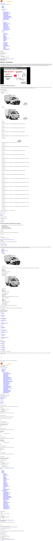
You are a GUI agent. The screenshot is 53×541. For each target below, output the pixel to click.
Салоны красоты (5, 45)
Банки (4, 35)
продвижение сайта (3, 398)
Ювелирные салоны (6, 49)
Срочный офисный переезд (7, 391)
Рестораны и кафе (5, 44)
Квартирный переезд (6, 376)
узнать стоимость (2, 213)
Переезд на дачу (2, 345)
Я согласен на (7, 58)
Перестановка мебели (6, 382)
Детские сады (5, 39)
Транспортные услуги (6, 28)
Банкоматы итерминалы (5, 36)
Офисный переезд (5, 388)
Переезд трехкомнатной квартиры (7, 381)
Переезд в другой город (6, 26)
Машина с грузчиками (3, 318)
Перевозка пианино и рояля (7, 12)
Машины (3, 7)
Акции (3, 6)
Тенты (3, 249)
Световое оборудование (6, 486)
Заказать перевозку (4, 294)
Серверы (4, 46)
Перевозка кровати (5, 18)
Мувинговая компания (6, 387)
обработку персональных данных (9, 58)
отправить (2, 240)
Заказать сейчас (2, 221)
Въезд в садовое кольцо (12, 210)
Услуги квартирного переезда (7, 386)
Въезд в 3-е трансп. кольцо (4, 210)
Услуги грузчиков (5, 385)
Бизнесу (3, 30)
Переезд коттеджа (5, 380)
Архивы (4, 34)
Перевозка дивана (5, 15)
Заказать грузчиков (3, 59)
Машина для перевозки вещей (7, 377)
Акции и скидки (4, 370)
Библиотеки (5, 37)
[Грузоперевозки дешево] (5, 1)
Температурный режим (5, 250)
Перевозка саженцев (6, 19)
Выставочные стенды (6, 38)
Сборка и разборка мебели (6, 383)
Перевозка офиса (5, 389)
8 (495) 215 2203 (2, 394)
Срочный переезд (5, 27)
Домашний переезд (5, 375)
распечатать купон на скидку (4, 310)
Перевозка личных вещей (6, 23)
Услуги (3, 5)
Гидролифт (3, 252)
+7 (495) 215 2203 (2, 309)
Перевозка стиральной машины (7, 17)
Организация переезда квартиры (7, 379)
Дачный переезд (5, 374)
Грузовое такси (5, 22)
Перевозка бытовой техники (7, 16)
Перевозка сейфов (5, 13)
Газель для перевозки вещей (7, 373)
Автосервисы (5, 33)
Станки (4, 488)
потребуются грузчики (6, 466)
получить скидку (3, 411)
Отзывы (3, 472)
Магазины (4, 40)
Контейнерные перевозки (6, 29)
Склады (4, 47)
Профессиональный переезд (7, 390)
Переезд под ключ (2, 349)
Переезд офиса (2, 343)
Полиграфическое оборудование (5, 43)
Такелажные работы (6, 384)
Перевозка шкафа (5, 14)
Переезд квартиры (5, 24)
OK (0, 419)
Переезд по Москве (6, 372)
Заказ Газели (2, 312)
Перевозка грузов (5, 25)
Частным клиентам (4, 9)
